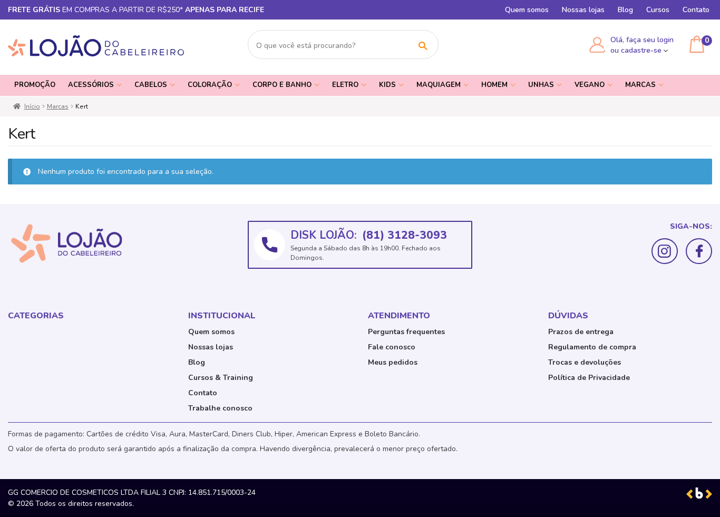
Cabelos (150, 85)
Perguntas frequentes (406, 332)
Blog (625, 10)
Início (32, 106)
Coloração (210, 85)
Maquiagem (438, 85)
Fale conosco (391, 347)
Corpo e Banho (282, 85)
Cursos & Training (220, 378)
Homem (494, 85)
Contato (696, 10)
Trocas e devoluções (584, 362)
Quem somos (527, 10)
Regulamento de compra (592, 347)
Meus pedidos (392, 362)
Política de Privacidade (589, 378)
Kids (387, 85)
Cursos (657, 10)
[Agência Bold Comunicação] (699, 492)
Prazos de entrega (581, 332)
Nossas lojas (583, 10)
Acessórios (91, 85)
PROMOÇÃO (34, 85)
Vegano (590, 85)
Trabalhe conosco (220, 408)
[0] (696, 44)
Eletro (345, 85)
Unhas (541, 85)
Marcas (640, 85)
